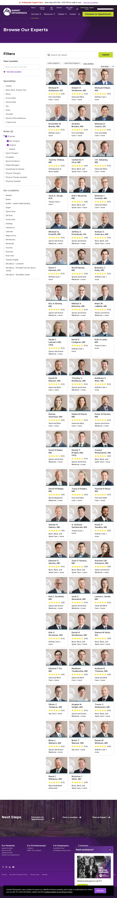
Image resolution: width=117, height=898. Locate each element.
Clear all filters (88, 64)
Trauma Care (11, 122)
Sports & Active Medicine (16, 118)
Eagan (8, 207)
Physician (11, 136)
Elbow (8, 94)
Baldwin (9, 195)
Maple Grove (11, 236)
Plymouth (9, 252)
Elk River (9, 215)
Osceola (9, 248)
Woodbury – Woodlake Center (18, 275)
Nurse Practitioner (13, 161)
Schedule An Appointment (37, 818)
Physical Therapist (13, 173)
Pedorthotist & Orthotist (15, 169)
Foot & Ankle (11, 98)
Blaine (8, 199)
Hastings (9, 224)
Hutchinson (10, 228)
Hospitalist (10, 157)
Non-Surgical (14, 141)
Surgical (12, 145)
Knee (8, 110)
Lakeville (9, 232)
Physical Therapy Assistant (16, 177)
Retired (12, 149)
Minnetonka (10, 240)
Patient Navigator (12, 165)
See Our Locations (90, 2)
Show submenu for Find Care (40, 14)
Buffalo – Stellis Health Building (18, 203)
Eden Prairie (11, 211)
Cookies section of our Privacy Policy (58, 892)
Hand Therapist (12, 153)
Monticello (10, 244)
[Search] (80, 15)
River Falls (10, 256)
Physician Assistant (13, 181)
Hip (7, 106)
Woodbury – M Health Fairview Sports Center (21, 269)
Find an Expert (99, 817)
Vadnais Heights (12, 260)
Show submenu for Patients (66, 14)
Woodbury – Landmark (15, 264)
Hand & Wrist (11, 102)
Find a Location (70, 817)
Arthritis (9, 86)
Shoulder (9, 114)
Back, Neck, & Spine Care (16, 90)
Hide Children (4, 136)
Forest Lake (10, 219)
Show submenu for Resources (54, 14)
